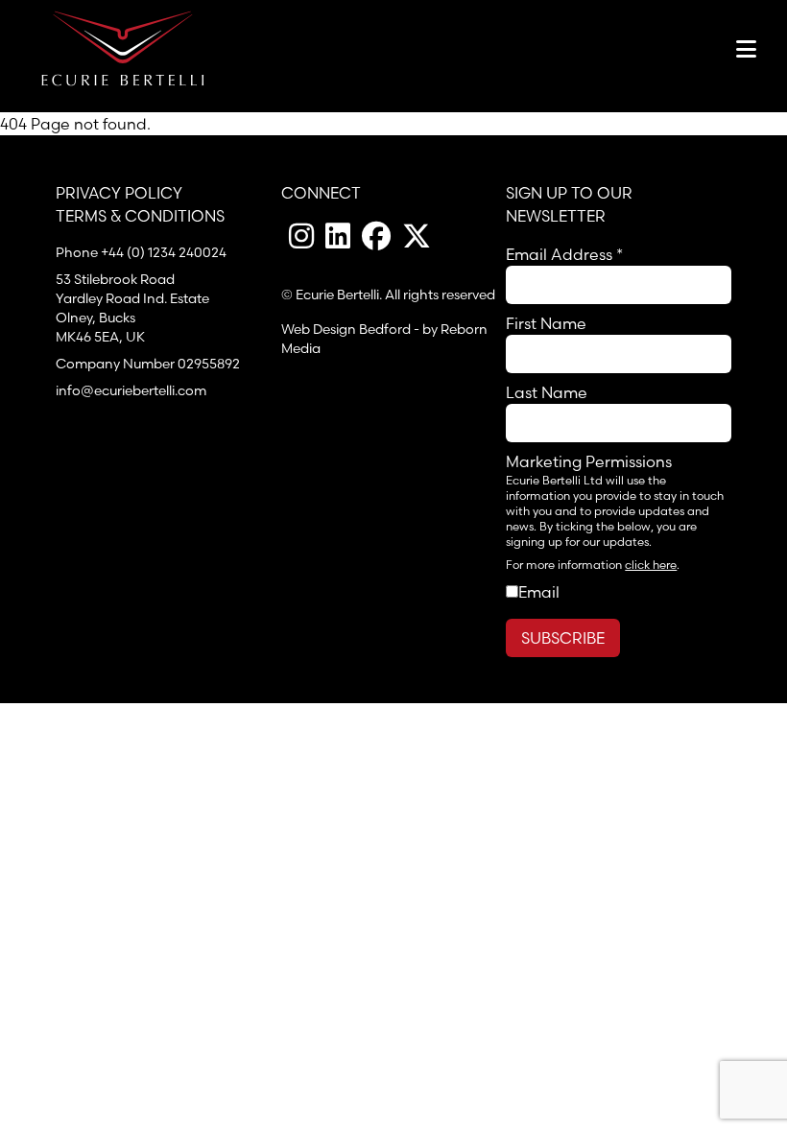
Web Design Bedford (346, 329)
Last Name (546, 392)
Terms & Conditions (140, 215)
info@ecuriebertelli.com (131, 390)
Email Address (564, 254)
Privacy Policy (119, 192)
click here (651, 564)
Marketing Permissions (589, 461)
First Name (546, 323)
